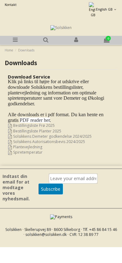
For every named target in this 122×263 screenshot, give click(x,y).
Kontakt (11, 4)
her (35, 120)
